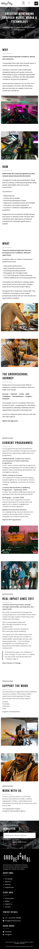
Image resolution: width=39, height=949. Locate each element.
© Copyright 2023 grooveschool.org (19, 946)
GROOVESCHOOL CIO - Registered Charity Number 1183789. (19, 942)
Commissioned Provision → (12, 809)
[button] (36, 3)
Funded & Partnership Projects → (14, 811)
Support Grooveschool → (11, 712)
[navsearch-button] (29, 3)
